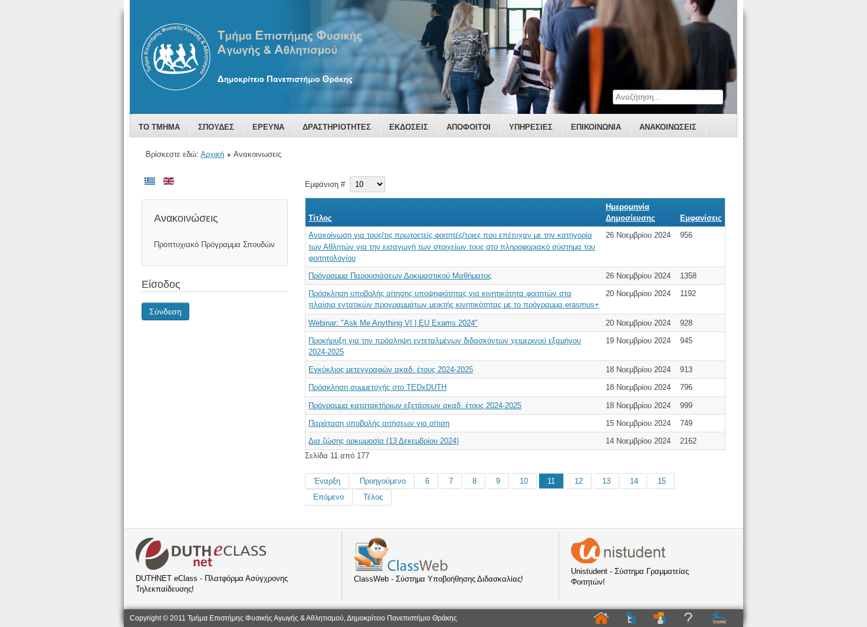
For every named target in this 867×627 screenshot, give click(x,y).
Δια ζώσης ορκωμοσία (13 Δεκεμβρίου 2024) (383, 440)
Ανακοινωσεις (668, 127)
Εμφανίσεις (701, 218)
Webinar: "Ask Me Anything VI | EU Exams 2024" (393, 323)
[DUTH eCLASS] (201, 567)
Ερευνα (268, 127)
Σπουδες (216, 127)
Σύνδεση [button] (165, 311)
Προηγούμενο (383, 481)
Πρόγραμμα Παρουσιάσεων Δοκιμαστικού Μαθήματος (399, 275)
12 (578, 481)
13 (606, 481)
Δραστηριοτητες (337, 127)
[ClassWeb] (401, 568)
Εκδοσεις (408, 127)
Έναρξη (327, 481)
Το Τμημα (159, 127)
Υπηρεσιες (531, 127)
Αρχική (212, 154)
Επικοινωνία (596, 127)
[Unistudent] (618, 560)
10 (524, 481)
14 (634, 481)
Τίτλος (320, 218)
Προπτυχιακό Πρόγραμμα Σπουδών (214, 244)
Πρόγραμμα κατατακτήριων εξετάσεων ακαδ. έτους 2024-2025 (414, 405)
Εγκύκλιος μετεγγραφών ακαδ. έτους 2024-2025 (390, 369)
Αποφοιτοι (468, 127)
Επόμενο (328, 497)
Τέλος (373, 497)
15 (662, 481)
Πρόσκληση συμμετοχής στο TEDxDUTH (377, 387)
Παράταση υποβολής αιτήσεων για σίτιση (378, 423)
